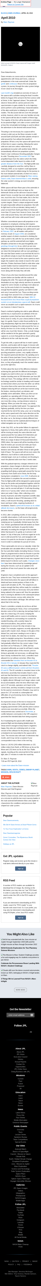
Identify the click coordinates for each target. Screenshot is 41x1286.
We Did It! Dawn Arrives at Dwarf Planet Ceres (19, 825)
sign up (20, 868)
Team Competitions (20, 1139)
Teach (20, 1101)
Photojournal (20, 1196)
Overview (20, 1130)
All (20, 1089)
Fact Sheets (20, 1118)
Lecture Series (20, 1134)
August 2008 (19, 234)
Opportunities (21, 1067)
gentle (3, 84)
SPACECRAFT (15, 772)
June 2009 (24, 476)
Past (20, 1081)
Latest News (20, 1113)
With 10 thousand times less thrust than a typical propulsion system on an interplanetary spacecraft (20, 299)
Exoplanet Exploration (20, 1161)
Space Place (20, 1174)
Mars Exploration (20, 1166)
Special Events (20, 1142)
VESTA (15, 770)
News (20, 1103)
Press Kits (20, 1115)
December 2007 (25, 156)
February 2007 (8, 231)
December (29, 712)
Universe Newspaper (20, 1122)
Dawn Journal (14, 13)
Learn (20, 1098)
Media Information (20, 1120)
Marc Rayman (9, 22)
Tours (20, 1132)
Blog (20, 1232)
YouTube (20, 1215)
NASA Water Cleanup (20, 1244)
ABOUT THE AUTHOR (10, 783)
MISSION (4, 772)
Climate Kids (20, 1156)
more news (20, 990)
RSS (20, 1230)
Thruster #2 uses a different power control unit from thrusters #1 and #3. (20, 667)
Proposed (20, 1086)
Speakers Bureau (20, 1137)
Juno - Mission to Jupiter (20, 1164)
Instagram (20, 1220)
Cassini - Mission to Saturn (20, 1154)
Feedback (28, 1264)
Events (20, 1105)
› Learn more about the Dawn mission (15, 765)
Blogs (4, 13)
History (20, 1059)
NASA (6, 1261)
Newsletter (20, 1208)
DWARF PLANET (32, 770)
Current (20, 1079)
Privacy (25, 1261)
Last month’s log (7, 93)
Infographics (20, 1193)
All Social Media (20, 1237)
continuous (13, 84)
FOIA (21, 1247)
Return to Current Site (15, 4)
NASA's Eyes (20, 1176)
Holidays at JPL (8, 844)
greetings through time (9, 246)
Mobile (20, 1235)
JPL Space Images (20, 1188)
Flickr (20, 1217)
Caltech (15, 1261)
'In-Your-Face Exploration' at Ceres (15, 829)
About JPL (20, 1052)
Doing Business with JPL (20, 1072)
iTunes (20, 1225)
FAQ (18, 1264)
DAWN (9, 770)
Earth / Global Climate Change (20, 1159)
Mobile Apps (20, 1201)
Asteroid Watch (20, 1149)
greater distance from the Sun (12, 164)
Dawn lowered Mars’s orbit (21, 179)
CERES (22, 770)
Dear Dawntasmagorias (11, 833)
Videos (20, 1191)
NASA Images (20, 1198)
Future (20, 1084)
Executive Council (20, 1057)
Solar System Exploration (20, 1171)
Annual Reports (20, 1062)
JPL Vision (20, 1054)
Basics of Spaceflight (20, 1151)
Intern (20, 1096)
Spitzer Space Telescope (20, 1179)
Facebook (20, 1210)
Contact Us (20, 1064)
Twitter (20, 1213)
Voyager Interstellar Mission (20, 1181)
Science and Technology (21, 1169)
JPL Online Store (20, 1069)
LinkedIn (20, 1222)
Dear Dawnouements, (11, 820)
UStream (20, 1227)
